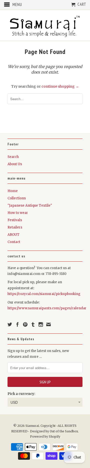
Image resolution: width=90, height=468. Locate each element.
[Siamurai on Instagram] (40, 324)
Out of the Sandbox (64, 431)
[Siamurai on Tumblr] (33, 324)
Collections (17, 198)
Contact (14, 242)
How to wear (18, 213)
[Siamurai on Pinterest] (25, 324)
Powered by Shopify (45, 436)
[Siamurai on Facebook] (17, 324)
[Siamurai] (45, 25)
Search (13, 157)
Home (13, 191)
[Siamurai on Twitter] (10, 324)
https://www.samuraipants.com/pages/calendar (47, 308)
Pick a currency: (21, 394)
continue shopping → (60, 86)
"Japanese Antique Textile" (30, 205)
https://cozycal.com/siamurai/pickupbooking (44, 294)
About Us (15, 164)
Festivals (15, 220)
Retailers (15, 227)
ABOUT (14, 234)
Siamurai (32, 426)
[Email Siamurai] (48, 324)
